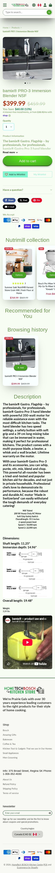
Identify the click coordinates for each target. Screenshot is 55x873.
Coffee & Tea (9, 744)
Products (16, 27)
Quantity (7, 121)
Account (45, 5)
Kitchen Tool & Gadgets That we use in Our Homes (27, 748)
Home (5, 27)
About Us (7, 779)
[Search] (49, 12)
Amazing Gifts (9, 734)
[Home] (20, 5)
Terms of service (11, 793)
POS (45, 864)
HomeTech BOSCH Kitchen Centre (27, 864)
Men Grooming (10, 757)
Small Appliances (11, 753)
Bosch (6, 730)
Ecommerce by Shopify (27, 867)
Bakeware (7, 739)
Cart (50, 5)
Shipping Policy (10, 788)
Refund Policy (9, 784)
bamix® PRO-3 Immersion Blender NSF (20, 360)
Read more (9, 152)
